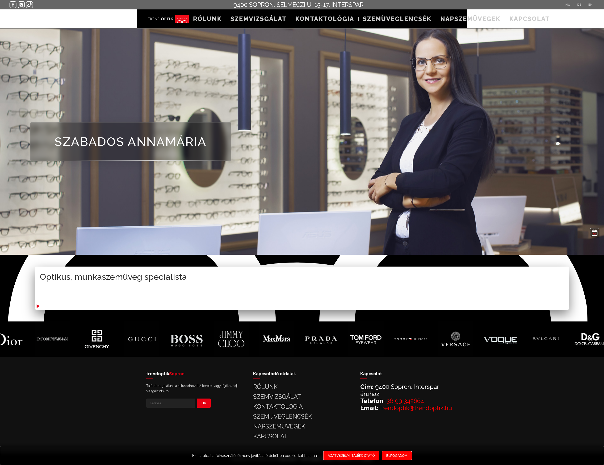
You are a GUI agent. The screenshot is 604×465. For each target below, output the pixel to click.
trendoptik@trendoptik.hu (416, 408)
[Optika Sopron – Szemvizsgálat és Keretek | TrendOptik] (167, 19)
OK (203, 403)
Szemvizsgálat (258, 18)
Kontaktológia (324, 18)
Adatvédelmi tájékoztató (351, 455)
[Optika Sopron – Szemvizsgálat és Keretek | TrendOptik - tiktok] (29, 4)
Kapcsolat (529, 18)
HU (568, 4)
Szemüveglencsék (397, 18)
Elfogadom (396, 455)
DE (579, 4)
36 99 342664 (405, 400)
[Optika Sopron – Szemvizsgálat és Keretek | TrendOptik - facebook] (13, 4)
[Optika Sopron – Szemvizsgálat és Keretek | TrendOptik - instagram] (21, 4)
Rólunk (207, 18)
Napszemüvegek (470, 18)
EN (590, 4)
